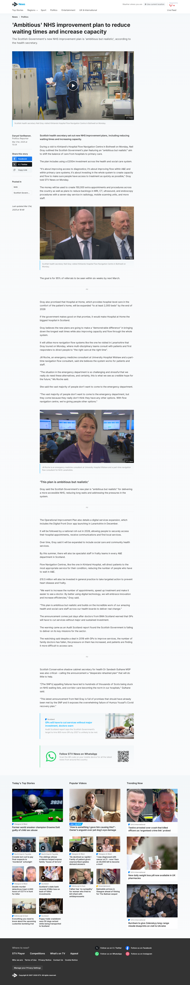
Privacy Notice (44, 960)
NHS (16, 187)
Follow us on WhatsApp (111, 954)
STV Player (18, 953)
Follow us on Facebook (141, 948)
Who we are (17, 960)
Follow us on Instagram (141, 954)
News (15, 17)
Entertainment (68, 10)
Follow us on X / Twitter (111, 948)
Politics (53, 10)
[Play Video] (73, 86)
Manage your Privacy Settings (27, 968)
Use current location (155, 4)
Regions (31, 10)
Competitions (37, 953)
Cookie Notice (71, 960)
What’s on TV (57, 953)
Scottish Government (23, 193)
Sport (43, 10)
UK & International (88, 10)
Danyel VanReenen (21, 137)
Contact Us (58, 960)
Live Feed (171, 10)
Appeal (74, 953)
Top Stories (17, 10)
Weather (126, 4)
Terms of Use (30, 960)
